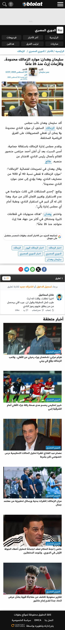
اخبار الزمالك (55, 247)
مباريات (54, 43)
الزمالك (50, 128)
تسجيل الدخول (44, 286)
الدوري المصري (54, 253)
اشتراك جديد (27, 286)
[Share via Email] (20, 269)
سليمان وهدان (54, 259)
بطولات (17, 614)
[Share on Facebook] (44, 269)
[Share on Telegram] (26, 269)
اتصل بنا (49, 620)
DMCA (37, 620)
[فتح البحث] (5, 4)
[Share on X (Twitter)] (38, 269)
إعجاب (48, 310)
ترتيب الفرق (32, 43)
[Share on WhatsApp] (32, 269)
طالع (48, 161)
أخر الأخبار (33, 37)
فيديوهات (11, 37)
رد (24, 310)
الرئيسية (54, 37)
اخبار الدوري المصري (30, 253)
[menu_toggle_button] (60, 4)
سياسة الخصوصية (21, 620)
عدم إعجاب (36, 310)
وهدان (48, 214)
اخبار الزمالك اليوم (35, 247)
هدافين (10, 43)
